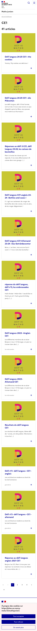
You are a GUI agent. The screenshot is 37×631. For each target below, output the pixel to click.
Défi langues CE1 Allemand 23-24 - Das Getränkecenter (18, 242)
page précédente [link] (7, 584)
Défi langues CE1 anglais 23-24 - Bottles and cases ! (18, 196)
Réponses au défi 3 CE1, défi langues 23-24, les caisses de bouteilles (18, 149)
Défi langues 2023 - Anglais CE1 (17, 334)
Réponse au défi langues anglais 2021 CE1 (16, 559)
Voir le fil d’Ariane (7, 17)
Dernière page (4, 589)
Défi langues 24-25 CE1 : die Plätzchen (18, 99)
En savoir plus (18, 627)
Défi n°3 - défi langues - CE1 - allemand (18, 516)
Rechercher (29, 3)
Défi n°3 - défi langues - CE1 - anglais (18, 472)
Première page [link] (3, 584)
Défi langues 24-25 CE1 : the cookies (18, 58)
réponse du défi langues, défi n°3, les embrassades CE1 (17, 287)
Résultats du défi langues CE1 (17, 426)
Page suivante (31, 584)
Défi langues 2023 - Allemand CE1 (14, 380)
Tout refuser (18, 622)
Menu (34, 3)
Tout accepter (18, 616)
